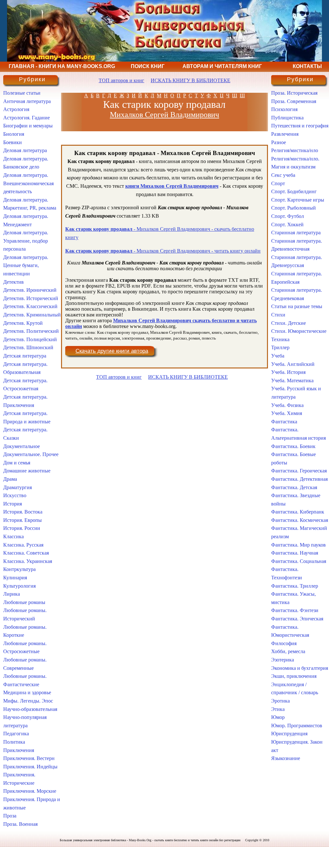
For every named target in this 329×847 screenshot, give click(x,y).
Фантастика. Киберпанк (297, 511)
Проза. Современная (293, 101)
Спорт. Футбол (287, 216)
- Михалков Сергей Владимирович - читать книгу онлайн (163, 251)
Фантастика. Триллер (294, 586)
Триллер (280, 347)
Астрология (16, 109)
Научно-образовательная (30, 709)
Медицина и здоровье (27, 692)
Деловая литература (25, 150)
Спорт (278, 183)
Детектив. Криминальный (32, 314)
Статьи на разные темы (296, 306)
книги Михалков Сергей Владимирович (171, 186)
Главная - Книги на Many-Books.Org (62, 66)
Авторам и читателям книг (222, 66)
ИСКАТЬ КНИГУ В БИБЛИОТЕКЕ (190, 80)
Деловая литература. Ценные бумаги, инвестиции (25, 265)
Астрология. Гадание (26, 117)
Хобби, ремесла (288, 651)
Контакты (307, 66)
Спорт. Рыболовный (293, 208)
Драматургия (17, 487)
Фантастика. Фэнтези (294, 610)
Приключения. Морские (29, 791)
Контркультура (19, 569)
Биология (13, 134)
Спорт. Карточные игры (297, 200)
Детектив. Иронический (30, 290)
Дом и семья (16, 462)
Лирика (11, 594)
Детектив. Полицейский (30, 339)
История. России (21, 528)
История (12, 503)
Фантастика (284, 421)
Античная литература (27, 101)
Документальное (21, 446)
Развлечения (284, 134)
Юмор (278, 717)
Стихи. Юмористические (298, 331)
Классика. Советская (26, 553)
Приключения (18, 750)
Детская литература (24, 356)
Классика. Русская (23, 545)
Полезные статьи (21, 93)
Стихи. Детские (288, 323)
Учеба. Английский (293, 364)
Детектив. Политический (31, 331)
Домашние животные (26, 470)
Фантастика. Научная (294, 553)
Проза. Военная (20, 824)
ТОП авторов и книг (121, 80)
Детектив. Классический (30, 306)
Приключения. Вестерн (29, 758)
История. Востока (22, 511)
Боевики (12, 142)
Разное (278, 142)
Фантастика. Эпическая (297, 618)
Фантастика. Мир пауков (298, 545)
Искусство (14, 495)
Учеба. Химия (286, 413)
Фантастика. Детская (294, 487)
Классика (13, 536)
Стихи (278, 314)
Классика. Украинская (27, 561)
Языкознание (285, 758)
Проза (9, 815)
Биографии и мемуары (28, 125)
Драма (10, 479)
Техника (280, 339)
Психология (284, 109)
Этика (278, 709)
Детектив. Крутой (23, 323)
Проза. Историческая (294, 93)
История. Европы (22, 520)
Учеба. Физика (287, 405)
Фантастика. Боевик (293, 446)
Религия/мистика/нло (294, 150)
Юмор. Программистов (296, 725)
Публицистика (287, 117)
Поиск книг (147, 66)
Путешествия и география (299, 125)
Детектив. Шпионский (28, 347)
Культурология (19, 586)
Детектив (13, 282)
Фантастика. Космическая (299, 520)
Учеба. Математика (292, 380)
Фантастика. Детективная (299, 479)
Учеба (277, 356)
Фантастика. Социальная (298, 561)
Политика (14, 742)
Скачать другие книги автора (112, 351)
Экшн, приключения (293, 676)
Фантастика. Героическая (299, 470)
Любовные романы (24, 602)
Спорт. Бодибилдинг (294, 191)
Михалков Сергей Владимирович (164, 114)
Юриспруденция (289, 733)
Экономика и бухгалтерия (299, 668)
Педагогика (16, 733)
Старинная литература (296, 232)
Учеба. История (288, 372)
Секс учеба (283, 175)
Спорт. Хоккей (287, 224)
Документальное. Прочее (30, 454)
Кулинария (15, 577)
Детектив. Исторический (30, 298)
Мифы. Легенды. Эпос (28, 701)
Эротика (280, 701)
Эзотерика (282, 659)
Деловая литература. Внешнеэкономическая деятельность (28, 183)
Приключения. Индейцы (30, 766)
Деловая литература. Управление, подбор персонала (25, 241)
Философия (284, 643)
